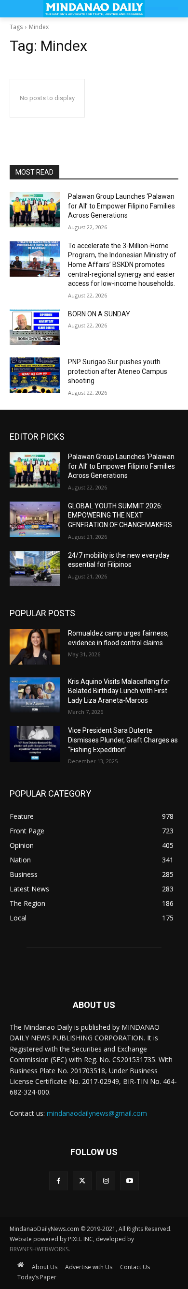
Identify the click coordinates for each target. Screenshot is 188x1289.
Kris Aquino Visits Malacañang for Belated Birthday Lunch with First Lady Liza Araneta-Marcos (119, 691)
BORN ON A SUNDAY (99, 314)
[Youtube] (129, 1180)
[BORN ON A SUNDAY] (35, 327)
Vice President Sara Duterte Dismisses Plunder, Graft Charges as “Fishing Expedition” (123, 739)
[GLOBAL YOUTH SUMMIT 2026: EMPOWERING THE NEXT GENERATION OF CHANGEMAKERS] (35, 519)
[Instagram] (105, 1180)
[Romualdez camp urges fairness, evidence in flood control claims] (35, 647)
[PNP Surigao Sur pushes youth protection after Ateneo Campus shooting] (35, 375)
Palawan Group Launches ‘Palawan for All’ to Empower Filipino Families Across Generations (121, 206)
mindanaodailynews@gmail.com (97, 1113)
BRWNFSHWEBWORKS (39, 1249)
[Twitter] (82, 1180)
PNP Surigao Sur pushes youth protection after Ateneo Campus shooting (117, 371)
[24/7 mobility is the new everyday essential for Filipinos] (35, 569)
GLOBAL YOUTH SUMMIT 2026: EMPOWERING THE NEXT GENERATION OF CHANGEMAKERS (120, 515)
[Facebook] (58, 1180)
